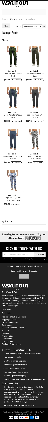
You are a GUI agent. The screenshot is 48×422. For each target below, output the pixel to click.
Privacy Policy (29, 259)
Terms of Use (7, 339)
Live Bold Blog (7, 341)
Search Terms (20, 266)
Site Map (10, 266)
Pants (21, 19)
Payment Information (10, 322)
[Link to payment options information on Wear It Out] (24, 418)
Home (4, 19)
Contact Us (33, 271)
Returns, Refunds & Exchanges (14, 317)
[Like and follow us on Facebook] (21, 275)
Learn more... (7, 309)
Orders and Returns (19, 271)
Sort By (19, 27)
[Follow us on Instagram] (26, 275)
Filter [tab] (6, 26)
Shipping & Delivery (9, 320)
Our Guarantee (7, 325)
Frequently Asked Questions (13, 328)
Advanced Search (35, 266)
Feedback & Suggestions (11, 344)
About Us (5, 330)
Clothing (12, 19)
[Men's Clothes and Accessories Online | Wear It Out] (15, 4)
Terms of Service (39, 259)
